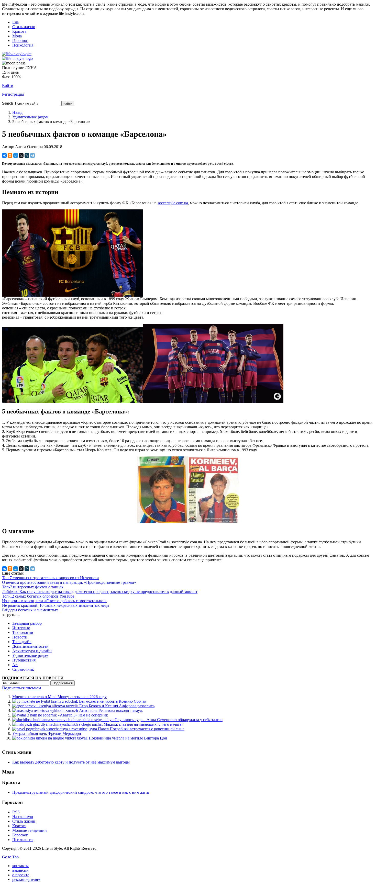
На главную (22, 816)
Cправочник (23, 669)
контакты (20, 865)
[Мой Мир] (15, 155)
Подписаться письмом (21, 688)
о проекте (20, 875)
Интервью (21, 628)
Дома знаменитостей (30, 646)
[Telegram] (32, 155)
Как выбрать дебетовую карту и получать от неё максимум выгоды (71, 762)
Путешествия (24, 660)
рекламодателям (26, 879)
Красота (19, 31)
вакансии (20, 870)
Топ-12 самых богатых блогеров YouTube (38, 596)
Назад (17, 112)
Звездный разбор (27, 623)
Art (15, 665)
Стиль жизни (23, 27)
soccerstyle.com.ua (173, 203)
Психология (22, 45)
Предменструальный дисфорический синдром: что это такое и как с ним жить (80, 792)
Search (7, 103)
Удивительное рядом (30, 117)
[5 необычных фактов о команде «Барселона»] (72, 295)
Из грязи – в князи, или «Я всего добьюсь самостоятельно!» (54, 601)
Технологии (22, 632)
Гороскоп (20, 40)
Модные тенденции (29, 830)
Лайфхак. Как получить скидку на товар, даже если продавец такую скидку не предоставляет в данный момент (99, 591)
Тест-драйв (21, 642)
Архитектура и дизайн (32, 651)
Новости (19, 637)
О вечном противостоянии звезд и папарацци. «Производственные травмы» (69, 582)
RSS (16, 812)
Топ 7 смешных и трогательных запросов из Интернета (50, 578)
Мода (17, 36)
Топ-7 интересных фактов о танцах (32, 587)
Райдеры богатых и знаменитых (30, 610)
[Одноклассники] (10, 155)
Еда (15, 22)
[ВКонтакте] (4, 155)
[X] (21, 155)
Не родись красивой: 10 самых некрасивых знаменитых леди (55, 605)
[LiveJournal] (27, 155)
